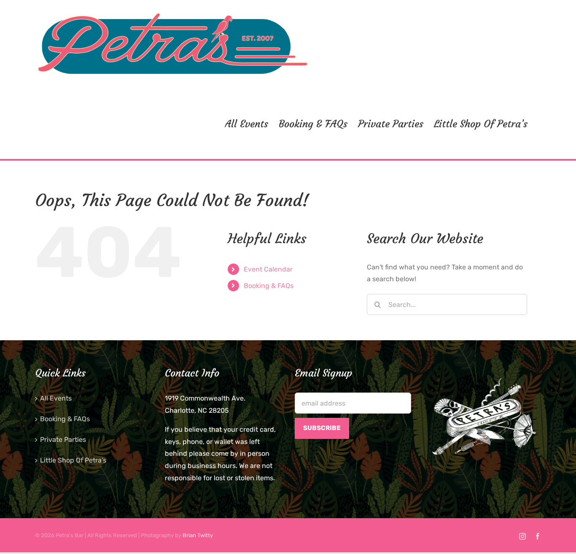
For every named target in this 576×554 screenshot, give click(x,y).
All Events (56, 398)
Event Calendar (268, 269)
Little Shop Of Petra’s (73, 460)
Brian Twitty (198, 535)
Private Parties (63, 440)
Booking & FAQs (268, 286)
